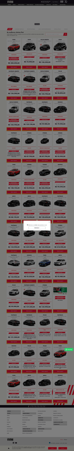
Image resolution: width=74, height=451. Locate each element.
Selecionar (36, 227)
